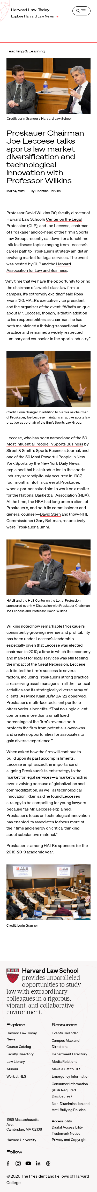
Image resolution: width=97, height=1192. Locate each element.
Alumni (12, 1069)
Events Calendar (65, 1033)
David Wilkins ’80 (40, 212)
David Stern (50, 514)
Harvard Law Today (30, 9)
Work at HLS (16, 1076)
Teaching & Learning (25, 51)
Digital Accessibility (67, 1127)
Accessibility (62, 1121)
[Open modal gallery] (48, 379)
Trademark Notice (66, 1133)
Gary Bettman (48, 520)
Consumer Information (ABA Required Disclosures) (70, 1090)
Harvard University (21, 1140)
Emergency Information (70, 1076)
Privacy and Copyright (69, 1139)
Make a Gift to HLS (66, 1069)
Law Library (15, 1061)
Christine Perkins (48, 191)
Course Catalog (18, 1046)
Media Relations (64, 1061)
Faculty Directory (20, 1054)
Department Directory (69, 1054)
